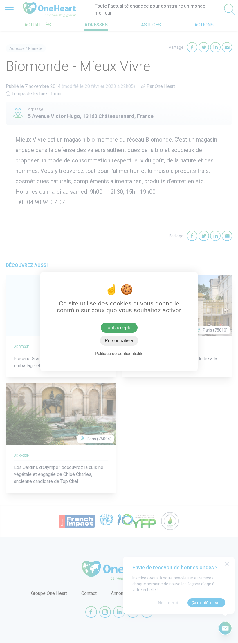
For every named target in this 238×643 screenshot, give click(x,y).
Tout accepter (119, 327)
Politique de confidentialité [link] (119, 353)
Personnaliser (119, 340)
